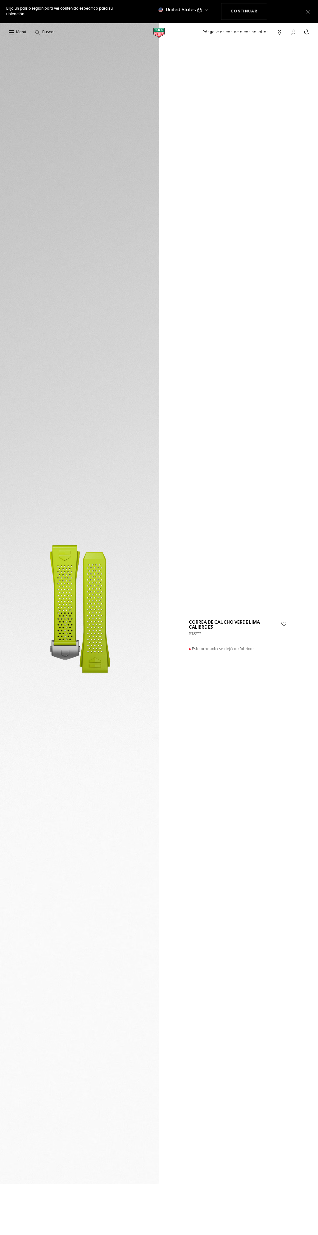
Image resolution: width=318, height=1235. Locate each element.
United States (181, 9)
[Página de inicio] (159, 32)
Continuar (249, 11)
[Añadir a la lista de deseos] (283, 624)
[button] (293, 32)
